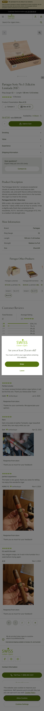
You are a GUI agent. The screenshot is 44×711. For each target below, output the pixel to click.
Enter (22, 364)
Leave (22, 371)
